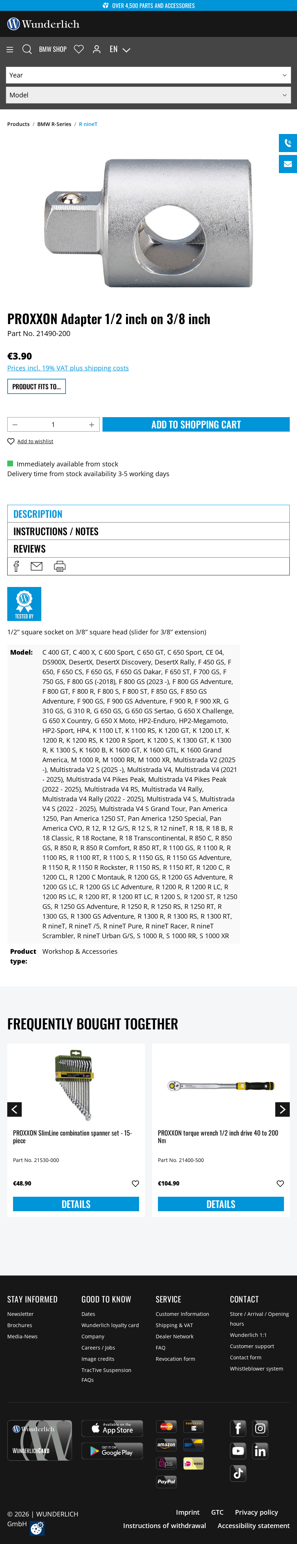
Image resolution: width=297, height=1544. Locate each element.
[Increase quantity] (92, 424)
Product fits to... (36, 386)
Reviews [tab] (29, 548)
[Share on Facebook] (16, 566)
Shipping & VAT (174, 1325)
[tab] (148, 513)
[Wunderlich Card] (39, 1440)
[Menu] (9, 49)
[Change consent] (37, 1528)
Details (76, 1204)
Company (92, 1336)
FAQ (161, 1347)
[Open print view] (60, 566)
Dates (88, 1313)
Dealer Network (174, 1336)
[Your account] (96, 49)
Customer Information (182, 1313)
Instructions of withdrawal (164, 1525)
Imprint (188, 1512)
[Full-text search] (27, 49)
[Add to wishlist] (135, 1183)
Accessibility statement (254, 1525)
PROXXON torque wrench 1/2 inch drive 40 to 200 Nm (218, 1137)
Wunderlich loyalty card (110, 1325)
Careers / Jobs (98, 1347)
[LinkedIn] (260, 1451)
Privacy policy (256, 1512)
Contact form (246, 1357)
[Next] (282, 1109)
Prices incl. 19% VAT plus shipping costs (68, 368)
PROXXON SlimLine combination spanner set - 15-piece (72, 1137)
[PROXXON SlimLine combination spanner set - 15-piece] (76, 1085)
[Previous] (14, 1109)
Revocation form (175, 1358)
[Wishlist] (79, 49)
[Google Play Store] (112, 1451)
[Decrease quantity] (14, 424)
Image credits (97, 1358)
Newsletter (20, 1313)
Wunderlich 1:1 (248, 1334)
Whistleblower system (256, 1368)
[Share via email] (36, 566)
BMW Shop (53, 49)
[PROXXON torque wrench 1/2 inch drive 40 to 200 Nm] (221, 1085)
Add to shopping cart (196, 424)
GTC (217, 1512)
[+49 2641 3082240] (288, 143)
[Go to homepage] (43, 23)
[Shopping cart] (291, 49)
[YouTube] (238, 1451)
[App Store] (112, 1428)
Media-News (22, 1336)
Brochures (19, 1325)
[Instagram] (260, 1428)
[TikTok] (238, 1473)
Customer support (252, 1346)
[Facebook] (238, 1428)
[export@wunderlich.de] (288, 164)
